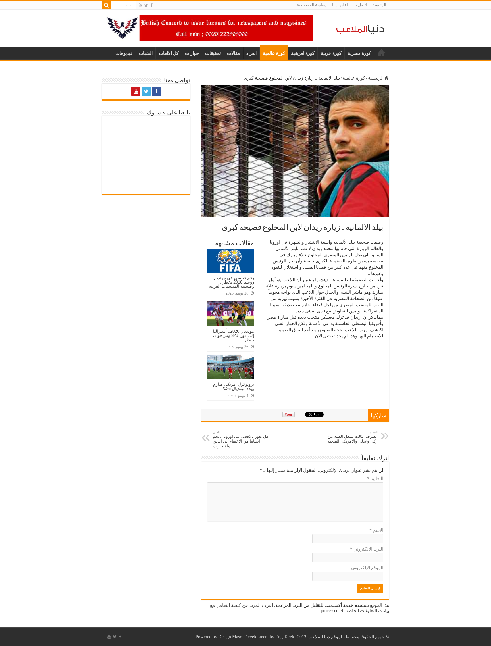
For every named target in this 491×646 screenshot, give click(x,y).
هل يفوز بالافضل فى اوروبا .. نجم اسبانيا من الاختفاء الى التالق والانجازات (240, 439)
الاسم (376, 530)
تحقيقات (213, 53)
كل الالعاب (169, 53)
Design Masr (229, 636)
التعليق (375, 478)
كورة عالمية (274, 53)
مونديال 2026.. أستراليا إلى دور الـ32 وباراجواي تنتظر (233, 335)
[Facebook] (151, 5)
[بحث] (106, 5)
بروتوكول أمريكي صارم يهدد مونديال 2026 (233, 386)
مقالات (233, 53)
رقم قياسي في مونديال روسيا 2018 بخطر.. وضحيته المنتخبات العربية (231, 282)
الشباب (146, 53)
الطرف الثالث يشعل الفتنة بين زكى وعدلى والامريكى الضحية (353, 436)
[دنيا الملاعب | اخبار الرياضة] (359, 28)
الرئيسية (379, 5)
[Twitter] (146, 5)
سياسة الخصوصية (311, 5)
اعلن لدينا (340, 5)
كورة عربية (331, 53)
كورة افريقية (303, 53)
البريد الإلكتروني (366, 549)
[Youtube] (140, 5)
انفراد (251, 53)
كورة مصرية (359, 53)
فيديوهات (124, 53)
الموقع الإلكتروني (367, 567)
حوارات (192, 53)
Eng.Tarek (284, 636)
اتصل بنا (360, 5)
